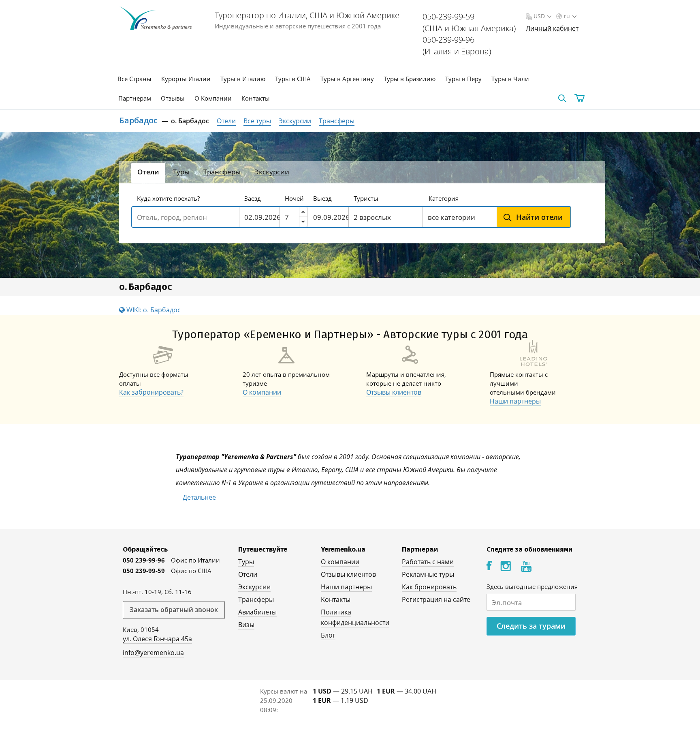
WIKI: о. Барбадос (153, 309)
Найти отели (539, 217)
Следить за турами (531, 626)
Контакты (255, 98)
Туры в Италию (242, 79)
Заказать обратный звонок (174, 609)
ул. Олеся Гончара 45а (157, 638)
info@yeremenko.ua (153, 652)
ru (567, 16)
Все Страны (134, 79)
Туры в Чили (510, 79)
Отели (226, 120)
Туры (246, 561)
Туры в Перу (463, 79)
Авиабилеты (257, 612)
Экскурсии (295, 120)
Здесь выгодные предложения (532, 586)
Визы (246, 624)
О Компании (213, 98)
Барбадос (138, 120)
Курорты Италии (186, 79)
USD (539, 16)
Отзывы (173, 98)
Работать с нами (428, 561)
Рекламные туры (428, 574)
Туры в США (293, 79)
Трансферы (336, 120)
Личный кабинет (552, 28)
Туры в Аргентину (347, 79)
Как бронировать (429, 586)
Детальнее (199, 497)
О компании (262, 392)
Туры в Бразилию (409, 79)
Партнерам (134, 98)
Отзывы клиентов (393, 392)
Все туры (257, 120)
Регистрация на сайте (436, 599)
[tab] (148, 173)
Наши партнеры (515, 401)
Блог (328, 635)
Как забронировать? (151, 392)
